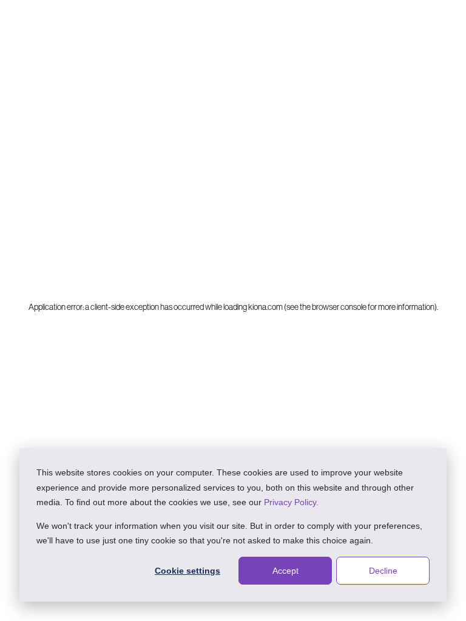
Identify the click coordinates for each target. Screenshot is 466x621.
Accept (285, 571)
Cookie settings (187, 571)
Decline (383, 571)
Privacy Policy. (291, 502)
